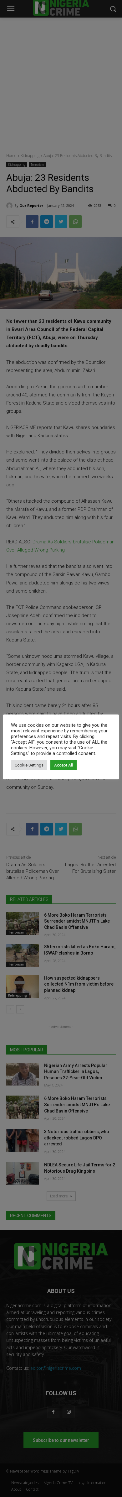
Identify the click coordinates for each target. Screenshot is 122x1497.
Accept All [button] (63, 765)
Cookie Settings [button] (29, 765)
